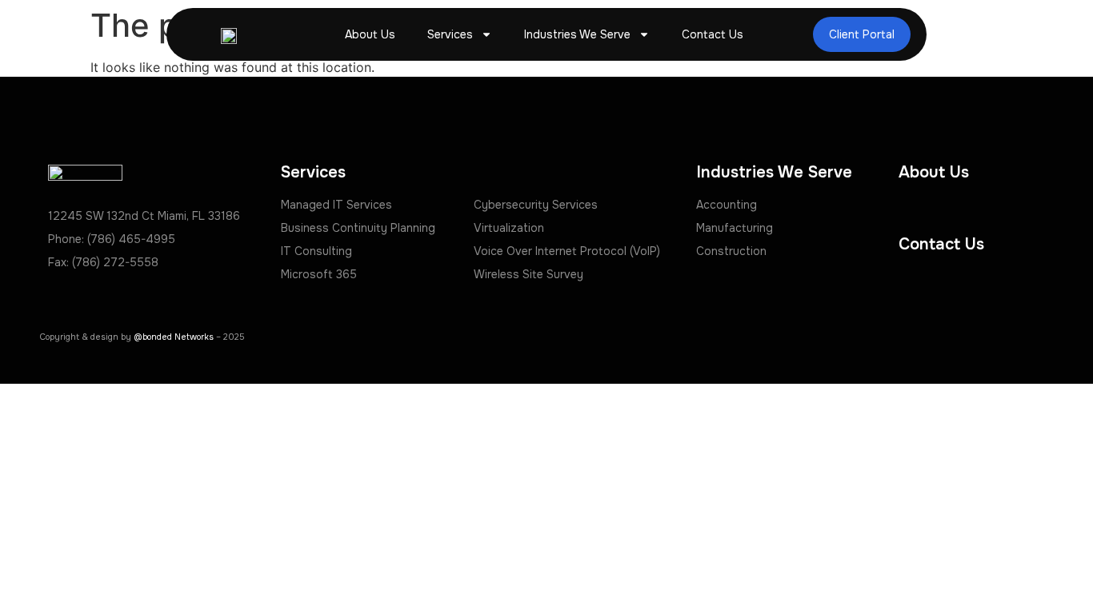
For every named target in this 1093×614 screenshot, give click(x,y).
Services (450, 34)
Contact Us (712, 34)
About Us (370, 34)
